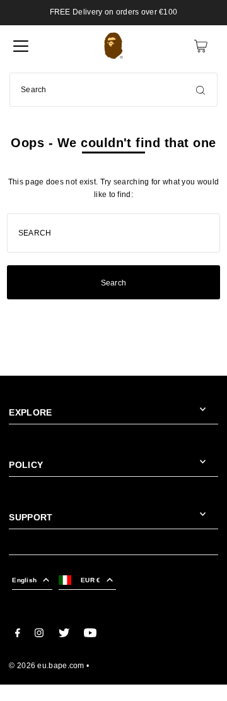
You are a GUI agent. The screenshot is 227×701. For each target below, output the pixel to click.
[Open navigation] (21, 46)
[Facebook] (17, 634)
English (24, 580)
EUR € (90, 580)
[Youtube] (90, 634)
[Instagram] (39, 634)
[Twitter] (64, 634)
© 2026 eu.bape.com (46, 665)
